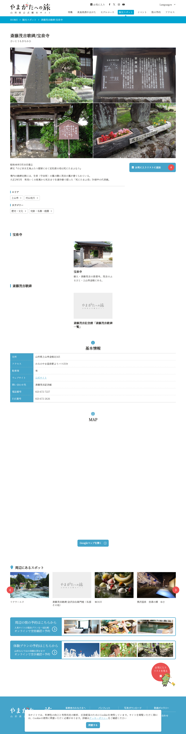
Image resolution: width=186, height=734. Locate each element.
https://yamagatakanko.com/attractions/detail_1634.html (92, 245)
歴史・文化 (17, 211)
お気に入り (99, 4)
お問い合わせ (161, 715)
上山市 (14, 198)
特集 (70, 12)
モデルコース (107, 12)
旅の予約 (156, 12)
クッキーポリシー (98, 718)
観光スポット (126, 12)
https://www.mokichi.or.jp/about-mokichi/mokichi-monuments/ (92, 296)
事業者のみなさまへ (75, 708)
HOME (14, 20)
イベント (142, 12)
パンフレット (104, 708)
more (13, 574)
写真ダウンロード (133, 708)
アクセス (170, 12)
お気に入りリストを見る (161, 669)
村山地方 (30, 198)
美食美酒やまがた (86, 12)
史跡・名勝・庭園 (39, 211)
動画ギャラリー (161, 708)
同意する (93, 725)
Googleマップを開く (91, 543)
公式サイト (41, 377)
